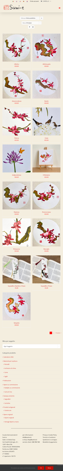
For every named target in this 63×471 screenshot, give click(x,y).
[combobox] (31, 346)
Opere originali (8, 414)
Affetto (16, 64)
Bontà (46, 101)
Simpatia (16, 323)
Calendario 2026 (8, 357)
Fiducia (16, 138)
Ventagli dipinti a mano (11, 422)
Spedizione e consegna (50, 440)
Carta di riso (8, 392)
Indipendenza (16, 175)
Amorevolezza (16, 101)
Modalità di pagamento (50, 442)
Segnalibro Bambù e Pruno (16, 286)
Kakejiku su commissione (12, 388)
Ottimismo (46, 175)
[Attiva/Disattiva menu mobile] (60, 6)
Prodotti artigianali (9, 407)
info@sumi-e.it (27, 437)
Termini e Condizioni (49, 437)
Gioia (46, 138)
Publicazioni (7, 380)
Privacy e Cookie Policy (50, 435)
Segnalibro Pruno (46, 286)
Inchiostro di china (10, 368)
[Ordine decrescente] (41, 18)
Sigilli (6, 376)
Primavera (16, 249)
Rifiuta (49, 468)
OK (41, 468)
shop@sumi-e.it (32, 440)
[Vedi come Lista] (32, 27)
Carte (6, 372)
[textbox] (31, 346)
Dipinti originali (9, 418)
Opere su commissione (10, 385)
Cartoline (7, 403)
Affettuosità (46, 64)
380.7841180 (36, 442)
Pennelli (6, 364)
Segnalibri (7, 399)
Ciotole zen (7, 410)
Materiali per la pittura (10, 361)
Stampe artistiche (8, 396)
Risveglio (46, 249)
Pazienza (16, 212)
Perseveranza (46, 212)
